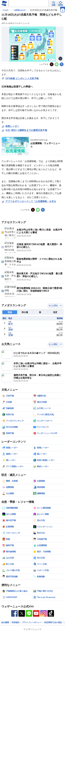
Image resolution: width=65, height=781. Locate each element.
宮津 (10, 335)
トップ (5, 10)
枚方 (10, 324)
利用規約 (16, 622)
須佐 (10, 329)
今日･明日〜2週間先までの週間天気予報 (26, 130)
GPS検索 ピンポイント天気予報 (22, 78)
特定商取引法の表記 (53, 622)
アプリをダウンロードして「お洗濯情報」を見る (30, 201)
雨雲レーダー (12, 126)
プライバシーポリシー (32, 622)
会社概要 (5, 622)
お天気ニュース (20, 10)
